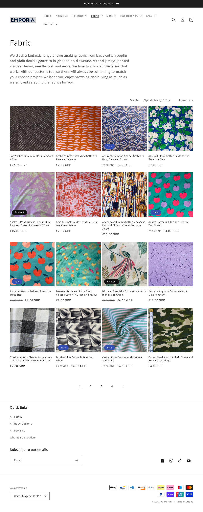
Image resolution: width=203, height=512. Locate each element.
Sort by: (135, 100)
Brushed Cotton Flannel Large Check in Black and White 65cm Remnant (31, 359)
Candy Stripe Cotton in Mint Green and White (122, 359)
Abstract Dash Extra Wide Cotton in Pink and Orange (76, 157)
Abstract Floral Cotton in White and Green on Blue (169, 157)
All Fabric (16, 416)
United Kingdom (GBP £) (28, 496)
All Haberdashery (21, 423)
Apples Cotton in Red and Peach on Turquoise (30, 293)
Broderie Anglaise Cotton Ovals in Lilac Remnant (168, 293)
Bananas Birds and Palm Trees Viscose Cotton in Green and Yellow (76, 293)
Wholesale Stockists (22, 437)
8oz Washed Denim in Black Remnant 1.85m (31, 157)
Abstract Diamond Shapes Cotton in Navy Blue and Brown (123, 157)
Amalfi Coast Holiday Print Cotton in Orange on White (77, 223)
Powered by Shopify (183, 501)
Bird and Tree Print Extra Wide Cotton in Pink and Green (124, 293)
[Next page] (123, 386)
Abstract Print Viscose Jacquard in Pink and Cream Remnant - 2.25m (30, 223)
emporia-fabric (167, 501)
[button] (79, 16)
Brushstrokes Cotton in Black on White (75, 359)
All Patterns (17, 430)
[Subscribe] (76, 460)
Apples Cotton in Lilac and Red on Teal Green (168, 223)
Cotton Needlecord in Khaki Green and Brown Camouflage (170, 359)
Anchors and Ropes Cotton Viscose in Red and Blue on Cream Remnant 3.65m (123, 225)
